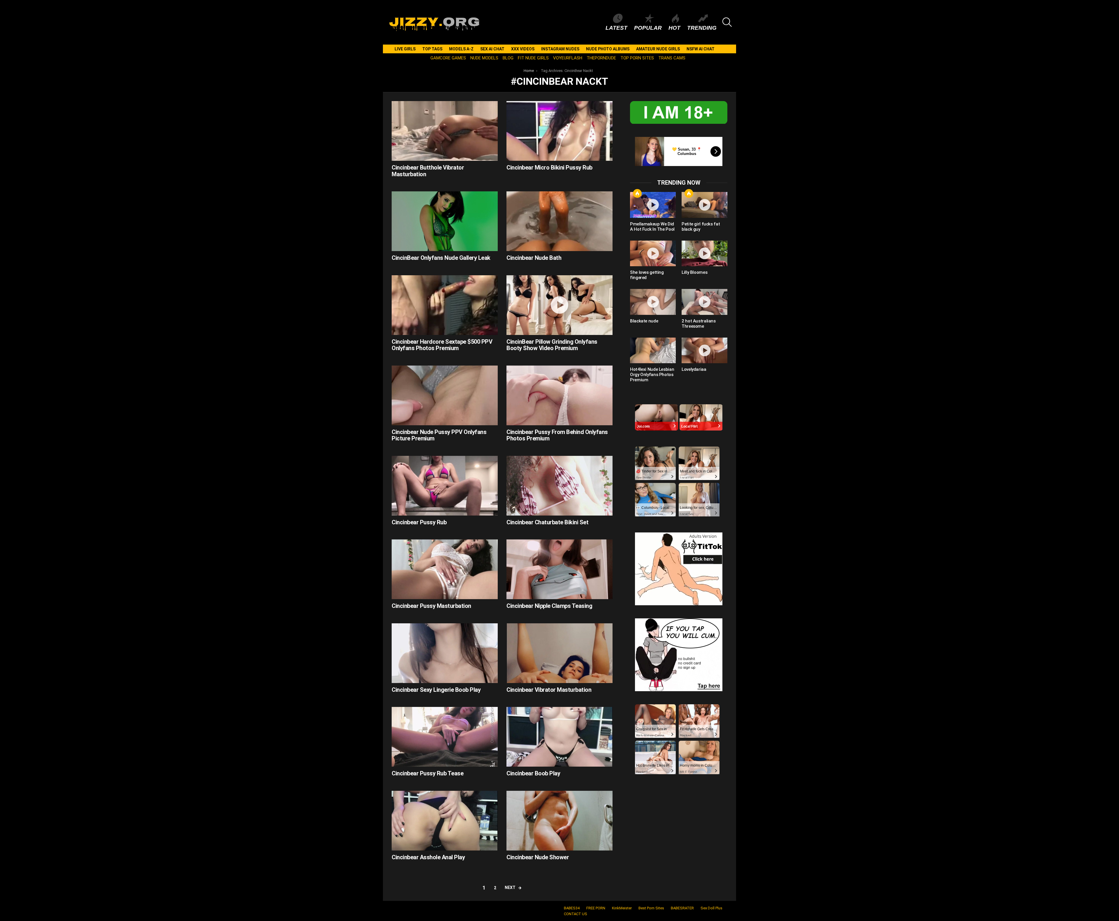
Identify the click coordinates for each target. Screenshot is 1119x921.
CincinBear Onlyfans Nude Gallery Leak (441, 257)
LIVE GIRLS (405, 49)
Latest (616, 28)
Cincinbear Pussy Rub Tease (427, 773)
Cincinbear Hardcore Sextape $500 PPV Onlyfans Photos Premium (442, 345)
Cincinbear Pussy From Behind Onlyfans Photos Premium (557, 435)
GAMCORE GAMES (448, 58)
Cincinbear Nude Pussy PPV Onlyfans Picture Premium (439, 435)
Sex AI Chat (492, 49)
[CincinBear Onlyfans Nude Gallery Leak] (445, 221)
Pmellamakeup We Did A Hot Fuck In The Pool (652, 226)
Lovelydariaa (694, 369)
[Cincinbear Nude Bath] (559, 221)
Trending (702, 28)
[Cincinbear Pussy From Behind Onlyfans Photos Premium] (559, 395)
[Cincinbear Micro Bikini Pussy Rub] (559, 131)
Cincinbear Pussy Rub (419, 522)
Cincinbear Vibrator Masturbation (548, 689)
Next (510, 887)
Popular (648, 28)
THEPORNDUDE (601, 58)
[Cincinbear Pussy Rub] (445, 486)
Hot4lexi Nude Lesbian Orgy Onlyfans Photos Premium (652, 374)
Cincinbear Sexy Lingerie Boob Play (436, 689)
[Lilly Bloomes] (704, 253)
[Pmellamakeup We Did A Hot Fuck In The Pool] (653, 205)
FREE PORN (595, 908)
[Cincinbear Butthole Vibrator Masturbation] (445, 131)
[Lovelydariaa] (704, 350)
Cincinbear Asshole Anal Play (428, 857)
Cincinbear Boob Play (533, 773)
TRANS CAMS (671, 58)
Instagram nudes (560, 49)
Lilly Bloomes (694, 272)
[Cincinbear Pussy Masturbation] (445, 569)
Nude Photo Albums (607, 49)
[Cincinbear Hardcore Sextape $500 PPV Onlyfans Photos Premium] (445, 305)
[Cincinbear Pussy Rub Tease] (445, 737)
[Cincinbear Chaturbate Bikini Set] (559, 486)
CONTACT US (575, 914)
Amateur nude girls (658, 49)
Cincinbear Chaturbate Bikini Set (547, 522)
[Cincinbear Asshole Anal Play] (445, 821)
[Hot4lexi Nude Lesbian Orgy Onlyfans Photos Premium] (653, 350)
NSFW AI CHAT (701, 49)
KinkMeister (622, 908)
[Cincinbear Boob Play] (559, 737)
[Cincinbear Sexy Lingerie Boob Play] (445, 653)
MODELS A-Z (461, 49)
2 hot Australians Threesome (699, 323)
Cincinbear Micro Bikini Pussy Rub (549, 167)
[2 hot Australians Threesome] (704, 302)
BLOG (508, 58)
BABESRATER (682, 908)
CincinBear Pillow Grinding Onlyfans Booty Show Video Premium (551, 345)
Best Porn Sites (651, 908)
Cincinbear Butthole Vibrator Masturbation (428, 171)
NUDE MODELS (484, 58)
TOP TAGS (432, 49)
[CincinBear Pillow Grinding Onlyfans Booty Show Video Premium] (559, 305)
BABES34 (572, 908)
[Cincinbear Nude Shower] (559, 821)
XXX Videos (522, 49)
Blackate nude (644, 321)
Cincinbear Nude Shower (537, 857)
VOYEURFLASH (567, 58)
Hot (674, 28)
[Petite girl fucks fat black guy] (704, 205)
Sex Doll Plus (711, 908)
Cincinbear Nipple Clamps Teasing (549, 605)
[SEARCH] (727, 22)
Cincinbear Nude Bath (533, 257)
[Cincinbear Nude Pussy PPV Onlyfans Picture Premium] (445, 395)
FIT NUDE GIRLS (533, 58)
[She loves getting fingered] (653, 253)
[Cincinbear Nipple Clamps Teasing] (559, 569)
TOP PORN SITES (637, 58)
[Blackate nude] (653, 302)
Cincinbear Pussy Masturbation (431, 605)
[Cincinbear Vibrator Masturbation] (559, 653)
